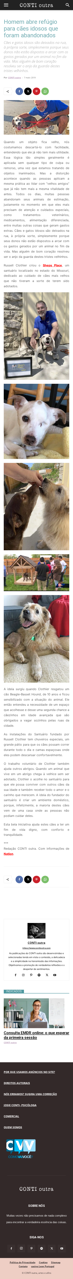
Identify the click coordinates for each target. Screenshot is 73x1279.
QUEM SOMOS (13, 1127)
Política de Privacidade (22, 1262)
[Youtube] (56, 975)
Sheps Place (52, 265)
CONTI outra (14, 77)
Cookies (43, 1262)
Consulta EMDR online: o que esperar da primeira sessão (36, 1035)
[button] (6, 5)
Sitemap (55, 1262)
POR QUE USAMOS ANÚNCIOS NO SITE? (29, 1072)
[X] (28, 91)
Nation (8, 854)
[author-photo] (36, 937)
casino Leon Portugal (42, 1266)
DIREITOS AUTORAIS (17, 1083)
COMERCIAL (11, 1116)
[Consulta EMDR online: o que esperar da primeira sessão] (36, 1000)
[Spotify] (40, 975)
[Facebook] (19, 91)
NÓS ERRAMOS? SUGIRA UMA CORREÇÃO (30, 1094)
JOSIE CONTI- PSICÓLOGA (20, 1105)
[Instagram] (25, 975)
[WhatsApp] (45, 91)
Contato (23, 1266)
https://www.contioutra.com (36, 948)
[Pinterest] (36, 91)
